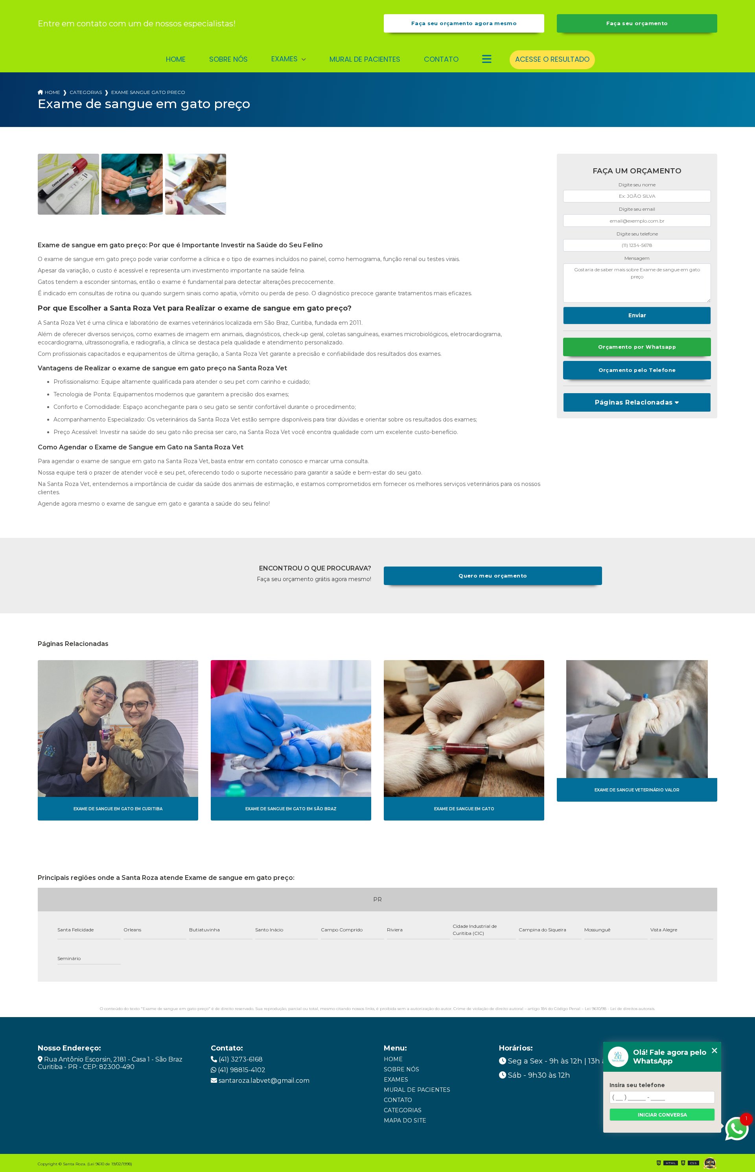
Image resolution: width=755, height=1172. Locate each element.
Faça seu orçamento (637, 23)
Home (176, 59)
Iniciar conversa (662, 1115)
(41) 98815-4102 (240, 1070)
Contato (441, 59)
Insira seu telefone (637, 1085)
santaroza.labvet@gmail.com (263, 1080)
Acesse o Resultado (552, 59)
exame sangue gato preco (148, 92)
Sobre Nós (228, 59)
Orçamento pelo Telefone (637, 370)
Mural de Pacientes (365, 59)
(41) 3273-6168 (240, 1059)
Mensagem (637, 258)
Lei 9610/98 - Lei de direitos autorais (619, 1008)
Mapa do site (405, 1120)
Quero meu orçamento (493, 576)
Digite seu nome (637, 185)
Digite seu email (637, 209)
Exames (285, 59)
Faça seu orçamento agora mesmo (464, 23)
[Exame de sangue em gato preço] (68, 184)
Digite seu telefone (637, 234)
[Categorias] (487, 59)
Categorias (86, 92)
